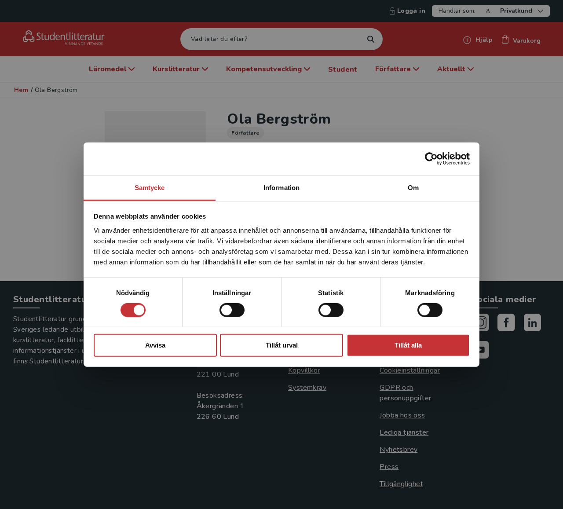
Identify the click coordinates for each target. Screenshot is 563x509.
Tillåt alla (408, 345)
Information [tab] (281, 187)
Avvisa (155, 345)
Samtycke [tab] (150, 187)
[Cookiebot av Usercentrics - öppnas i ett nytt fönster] (431, 158)
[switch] (232, 310)
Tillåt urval (282, 345)
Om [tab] (413, 187)
